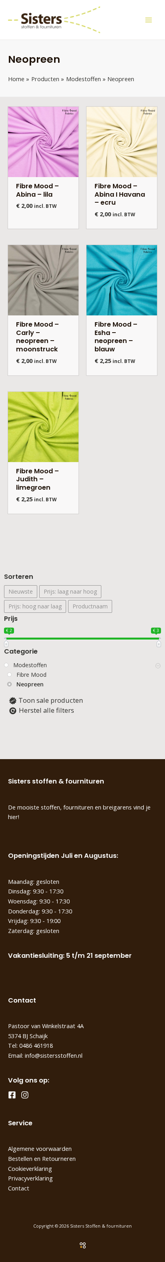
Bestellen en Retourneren (42, 1158)
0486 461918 (36, 1045)
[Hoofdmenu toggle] (148, 19)
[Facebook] (12, 1095)
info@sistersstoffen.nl (53, 1055)
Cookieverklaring (30, 1168)
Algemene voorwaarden (40, 1148)
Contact (18, 1188)
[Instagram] (25, 1095)
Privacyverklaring (30, 1178)
